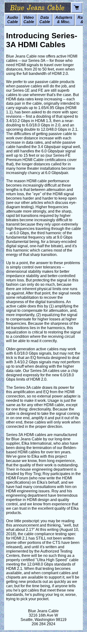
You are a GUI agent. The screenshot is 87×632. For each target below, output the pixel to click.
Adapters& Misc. (63, 19)
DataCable (44, 19)
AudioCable (12, 19)
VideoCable (28, 19)
